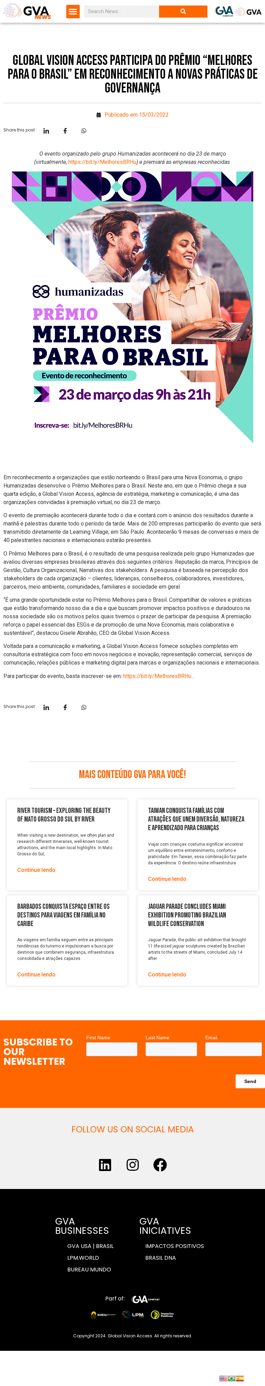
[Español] (240, 1377)
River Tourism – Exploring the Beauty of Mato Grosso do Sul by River (63, 815)
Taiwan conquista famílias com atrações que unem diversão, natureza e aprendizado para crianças (196, 819)
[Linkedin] (105, 1165)
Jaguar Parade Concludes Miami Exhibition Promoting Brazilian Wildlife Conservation (187, 915)
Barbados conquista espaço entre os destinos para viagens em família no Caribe (63, 915)
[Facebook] (160, 1165)
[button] (73, 11)
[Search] (183, 12)
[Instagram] (132, 1165)
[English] (223, 1377)
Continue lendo (36, 870)
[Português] (231, 1377)
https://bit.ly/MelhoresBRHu (102, 162)
